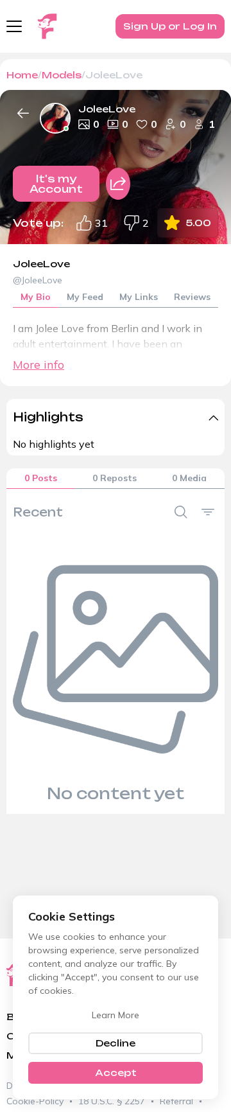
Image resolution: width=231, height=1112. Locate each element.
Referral (176, 1101)
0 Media (189, 478)
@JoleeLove (37, 280)
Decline (115, 1042)
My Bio (36, 297)
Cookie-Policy (35, 1101)
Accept (116, 1072)
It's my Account (56, 183)
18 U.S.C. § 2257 (111, 1101)
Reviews (192, 297)
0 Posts (40, 478)
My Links (138, 297)
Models (61, 74)
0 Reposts (114, 478)
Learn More (115, 1015)
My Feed (85, 297)
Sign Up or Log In (170, 26)
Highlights (48, 417)
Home (22, 74)
